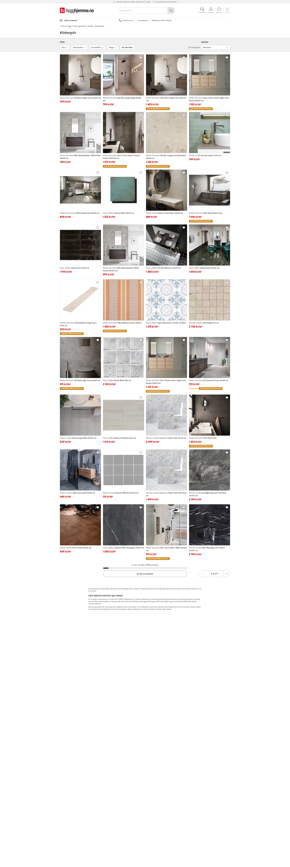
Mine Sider (211, 12)
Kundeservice (202, 12)
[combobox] (214, 574)
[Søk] (171, 10)
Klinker (90, 26)
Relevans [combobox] (207, 47)
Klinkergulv (99, 26)
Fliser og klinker (79, 26)
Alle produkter (70, 20)
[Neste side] (227, 574)
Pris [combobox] (63, 47)
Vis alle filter (127, 47)
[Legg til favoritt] (98, 57)
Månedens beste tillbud (161, 20)
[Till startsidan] (77, 10)
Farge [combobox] (111, 47)
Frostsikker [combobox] (96, 47)
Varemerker (143, 20)
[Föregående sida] (201, 574)
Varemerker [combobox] (78, 47)
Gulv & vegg (66, 26)
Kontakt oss (127, 20)
